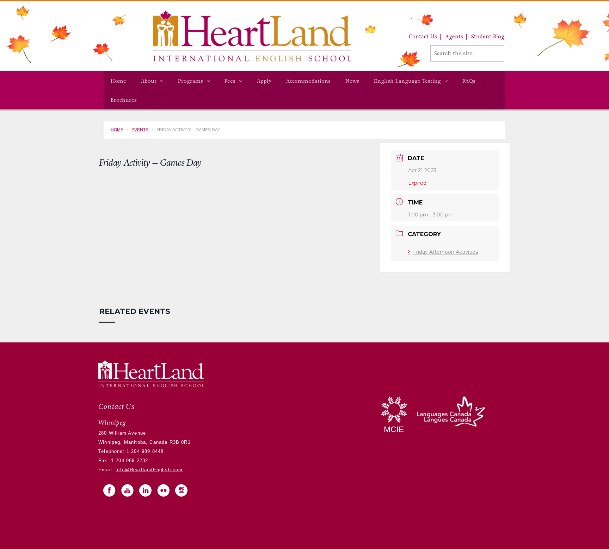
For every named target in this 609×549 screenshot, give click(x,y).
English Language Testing (407, 80)
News (352, 80)
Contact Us (423, 36)
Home (118, 80)
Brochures (124, 99)
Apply (264, 80)
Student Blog (487, 36)
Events (139, 129)
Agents (454, 36)
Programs (190, 80)
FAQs (468, 80)
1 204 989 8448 (144, 451)
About (148, 80)
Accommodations (308, 80)
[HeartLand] (227, 36)
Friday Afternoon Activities (445, 252)
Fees (229, 80)
